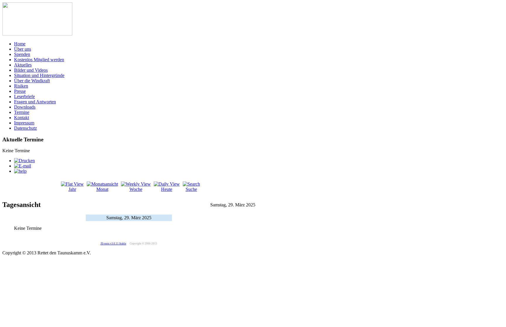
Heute (166, 189)
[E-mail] (22, 165)
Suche (191, 189)
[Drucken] (24, 160)
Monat (102, 189)
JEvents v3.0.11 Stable (113, 243)
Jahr (72, 189)
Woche (135, 189)
